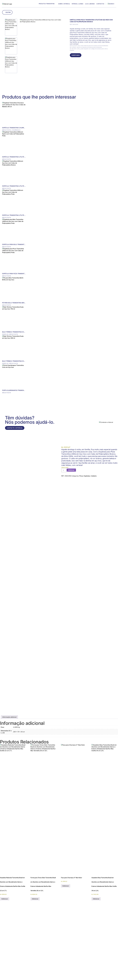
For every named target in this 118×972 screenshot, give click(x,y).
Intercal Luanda (77, 3)
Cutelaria (93, 476)
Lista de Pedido (9, 951)
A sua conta (8, 953)
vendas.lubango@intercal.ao (106, 954)
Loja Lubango (90, 3)
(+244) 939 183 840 (101, 952)
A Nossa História (72, 940)
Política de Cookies (50, 942)
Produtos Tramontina (47, 3)
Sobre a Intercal (64, 3)
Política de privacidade (52, 940)
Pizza (81, 476)
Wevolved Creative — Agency (64, 968)
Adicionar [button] (4, 899)
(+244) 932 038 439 (102, 940)
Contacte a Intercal (15, 428)
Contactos (100, 3)
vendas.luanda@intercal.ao (105, 942)
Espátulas (87, 476)
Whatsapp (101, 944)
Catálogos (7, 942)
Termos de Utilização (51, 944)
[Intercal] (7, 4)
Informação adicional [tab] (9, 717)
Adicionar (71, 470)
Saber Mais (76, 55)
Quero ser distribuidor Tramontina (59, 926)
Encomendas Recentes (11, 956)
